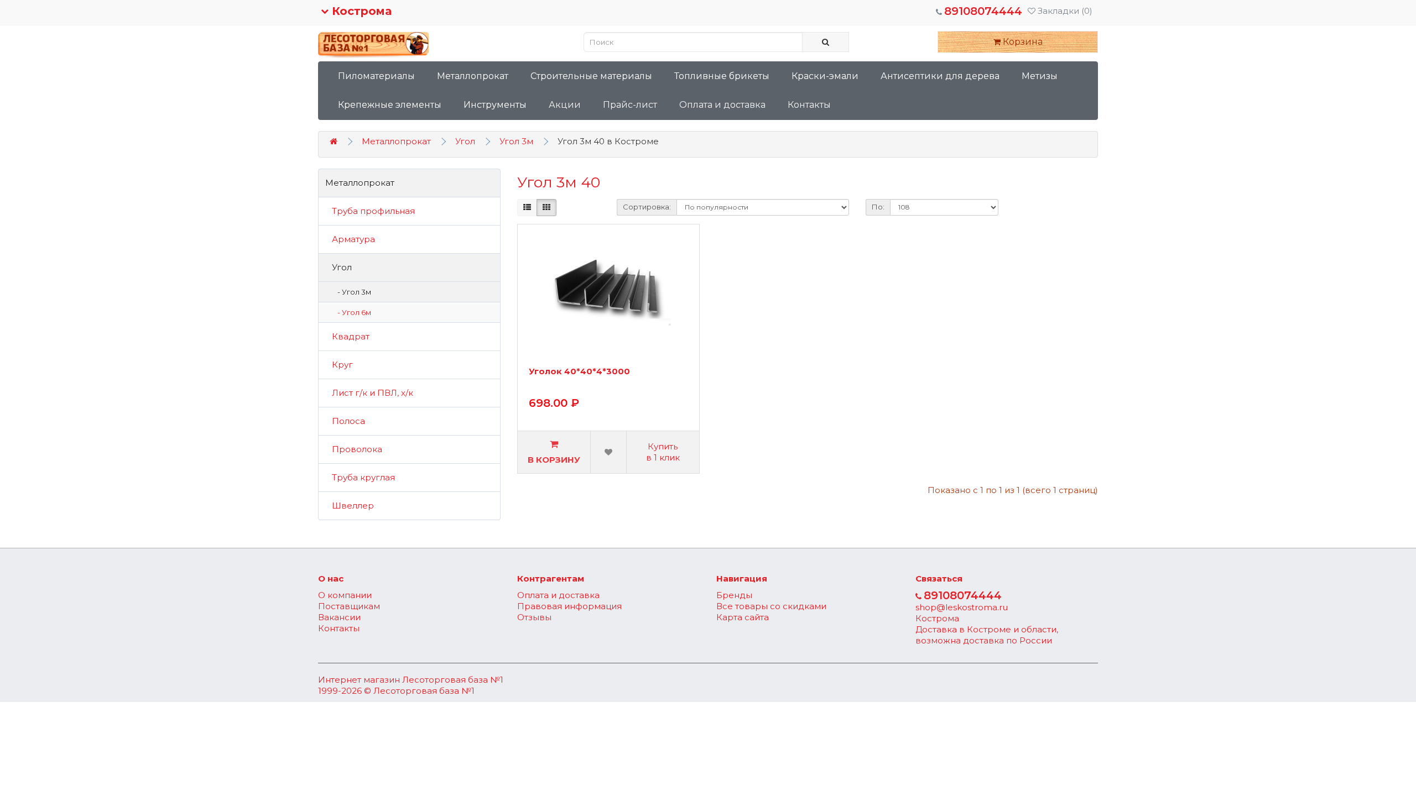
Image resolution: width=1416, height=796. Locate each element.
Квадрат (347, 336)
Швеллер (349, 505)
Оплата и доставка (722, 105)
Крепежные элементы (389, 105)
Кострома (360, 11)
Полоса (345, 421)
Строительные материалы (591, 76)
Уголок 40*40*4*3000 (579, 371)
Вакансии (339, 617)
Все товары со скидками (771, 606)
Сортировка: (647, 206)
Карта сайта (742, 617)
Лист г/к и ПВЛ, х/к (369, 392)
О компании (345, 595)
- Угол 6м (351, 312)
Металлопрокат (472, 76)
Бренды (734, 595)
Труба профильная (370, 211)
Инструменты (495, 105)
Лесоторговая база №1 (452, 679)
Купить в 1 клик (663, 452)
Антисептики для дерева (940, 76)
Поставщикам (349, 606)
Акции (565, 105)
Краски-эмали (825, 76)
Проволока (353, 449)
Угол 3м (516, 141)
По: (878, 206)
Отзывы (534, 617)
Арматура (350, 239)
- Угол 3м (351, 291)
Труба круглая (360, 477)
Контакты (809, 105)
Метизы (1040, 76)
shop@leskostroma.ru (961, 607)
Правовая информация (569, 606)
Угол (465, 141)
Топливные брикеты (721, 76)
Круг (339, 364)
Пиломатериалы (376, 76)
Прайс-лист (630, 105)
